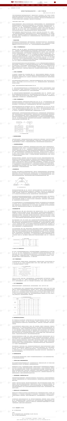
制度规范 (27, 5)
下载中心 (43, 5)
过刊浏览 (38, 5)
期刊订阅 (32, 5)
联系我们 (48, 5)
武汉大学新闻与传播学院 (29, 418)
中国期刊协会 (39, 418)
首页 (13, 5)
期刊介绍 (17, 5)
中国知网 (44, 418)
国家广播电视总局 (35, 418)
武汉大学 (23, 418)
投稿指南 (22, 5)
